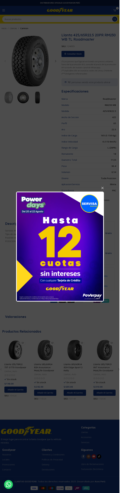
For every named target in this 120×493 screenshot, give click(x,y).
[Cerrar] (102, 188)
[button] (8, 484)
